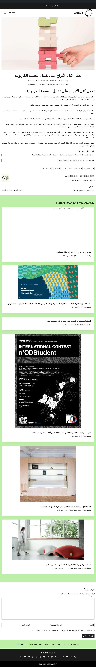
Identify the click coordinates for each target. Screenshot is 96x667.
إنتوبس (82, 146)
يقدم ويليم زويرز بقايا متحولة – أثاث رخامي (74, 252)
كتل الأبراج (56, 168)
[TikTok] (48, 656)
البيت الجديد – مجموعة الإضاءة (12, 188)
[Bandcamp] (28, 656)
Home (66, 84)
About (56, 5)
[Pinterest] (55, 656)
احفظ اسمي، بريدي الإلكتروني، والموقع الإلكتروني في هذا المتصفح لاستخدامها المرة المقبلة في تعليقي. (61, 630)
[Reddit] (32, 656)
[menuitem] (1, 1)
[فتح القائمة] (5, 13)
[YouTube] (25, 656)
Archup (82, 151)
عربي (40, 5)
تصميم (64, 168)
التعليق (91, 596)
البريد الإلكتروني (56, 625)
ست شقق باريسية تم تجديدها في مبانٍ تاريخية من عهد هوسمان (65, 506)
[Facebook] (44, 656)
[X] (74, 656)
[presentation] (48, 227)
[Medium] (40, 656)
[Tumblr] (63, 656)
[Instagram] (71, 656)
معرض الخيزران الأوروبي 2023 (84, 188)
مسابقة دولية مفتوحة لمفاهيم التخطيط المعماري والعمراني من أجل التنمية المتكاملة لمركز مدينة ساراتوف (48, 303)
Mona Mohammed (80, 256)
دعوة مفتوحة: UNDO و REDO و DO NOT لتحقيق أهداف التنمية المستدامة (61, 433)
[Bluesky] (21, 656)
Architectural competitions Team (50, 80)
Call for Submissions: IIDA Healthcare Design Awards (75, 160)
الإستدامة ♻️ (33, 644)
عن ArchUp (75, 644)
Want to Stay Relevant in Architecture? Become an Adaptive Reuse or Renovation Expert (63, 155)
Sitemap (51, 5)
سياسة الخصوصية (56, 644)
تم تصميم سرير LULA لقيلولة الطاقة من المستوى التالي (68, 565)
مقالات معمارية (55, 84)
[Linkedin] (67, 656)
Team (84, 307)
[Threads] (36, 656)
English (45, 5)
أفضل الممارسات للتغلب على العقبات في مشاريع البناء (69, 321)
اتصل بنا (66, 644)
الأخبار (62, 84)
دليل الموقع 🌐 (22, 644)
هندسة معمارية (46, 168)
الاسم (91, 625)
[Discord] (59, 656)
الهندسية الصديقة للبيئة (75, 168)
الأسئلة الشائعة (44, 644)
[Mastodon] (51, 656)
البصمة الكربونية (89, 168)
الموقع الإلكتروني (24, 625)
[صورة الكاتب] (67, 81)
